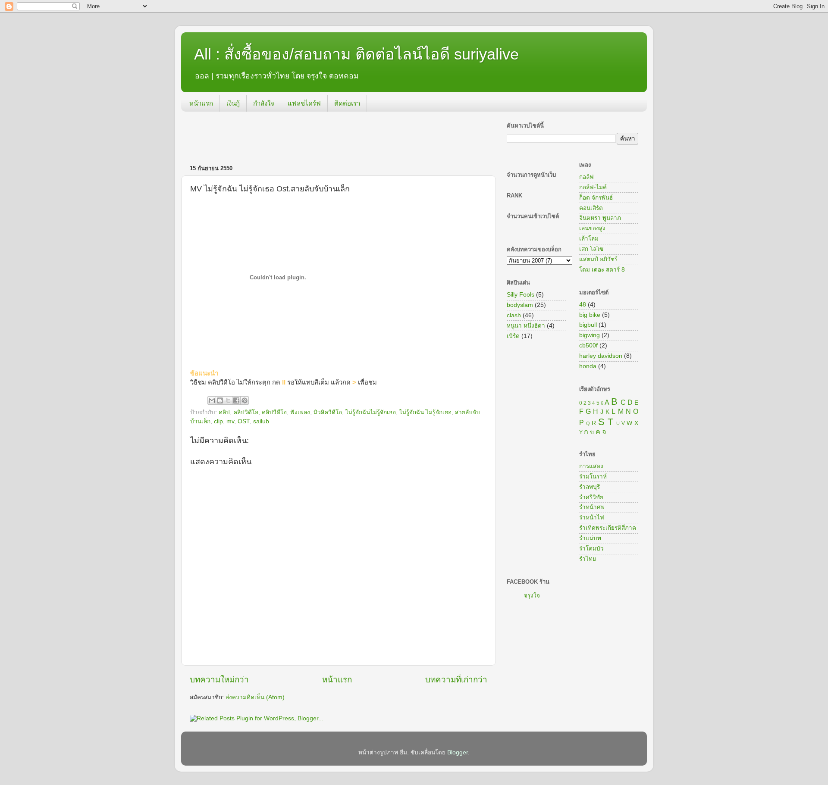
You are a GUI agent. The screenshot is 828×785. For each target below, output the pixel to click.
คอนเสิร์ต (591, 208)
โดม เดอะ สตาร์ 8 (602, 269)
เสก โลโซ (591, 249)
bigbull (588, 325)
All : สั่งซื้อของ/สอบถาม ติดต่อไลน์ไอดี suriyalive (356, 54)
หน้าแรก (201, 103)
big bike (589, 315)
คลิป (224, 412)
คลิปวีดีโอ (274, 412)
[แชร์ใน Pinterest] (244, 400)
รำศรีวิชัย (591, 497)
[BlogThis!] (220, 400)
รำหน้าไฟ (591, 517)
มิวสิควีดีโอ (328, 412)
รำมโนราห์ (593, 476)
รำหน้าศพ (592, 507)
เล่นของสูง (592, 228)
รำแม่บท (590, 538)
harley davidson (600, 356)
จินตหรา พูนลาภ (600, 218)
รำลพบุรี (589, 487)
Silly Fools (520, 294)
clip (218, 421)
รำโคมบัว (591, 548)
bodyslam (520, 305)
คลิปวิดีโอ (245, 412)
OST (244, 421)
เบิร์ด (513, 336)
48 (582, 304)
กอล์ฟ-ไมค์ (593, 187)
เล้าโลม (589, 238)
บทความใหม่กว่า (219, 679)
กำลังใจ (263, 103)
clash (514, 315)
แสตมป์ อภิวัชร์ (598, 259)
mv (230, 421)
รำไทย (587, 559)
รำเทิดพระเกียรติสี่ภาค (607, 528)
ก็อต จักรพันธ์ (596, 197)
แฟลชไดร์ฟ (304, 103)
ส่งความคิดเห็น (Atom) (255, 697)
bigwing (589, 335)
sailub (261, 421)
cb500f (588, 345)
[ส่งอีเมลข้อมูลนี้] (211, 400)
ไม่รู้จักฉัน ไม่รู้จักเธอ (425, 412)
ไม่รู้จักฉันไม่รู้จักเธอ (370, 412)
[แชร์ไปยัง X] (228, 400)
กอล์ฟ (586, 177)
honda (587, 366)
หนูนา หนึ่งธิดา (526, 325)
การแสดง (591, 466)
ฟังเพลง (300, 412)
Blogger (457, 752)
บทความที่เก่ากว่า (456, 679)
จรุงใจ (532, 595)
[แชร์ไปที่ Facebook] (236, 400)
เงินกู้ (233, 103)
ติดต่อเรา (347, 103)
